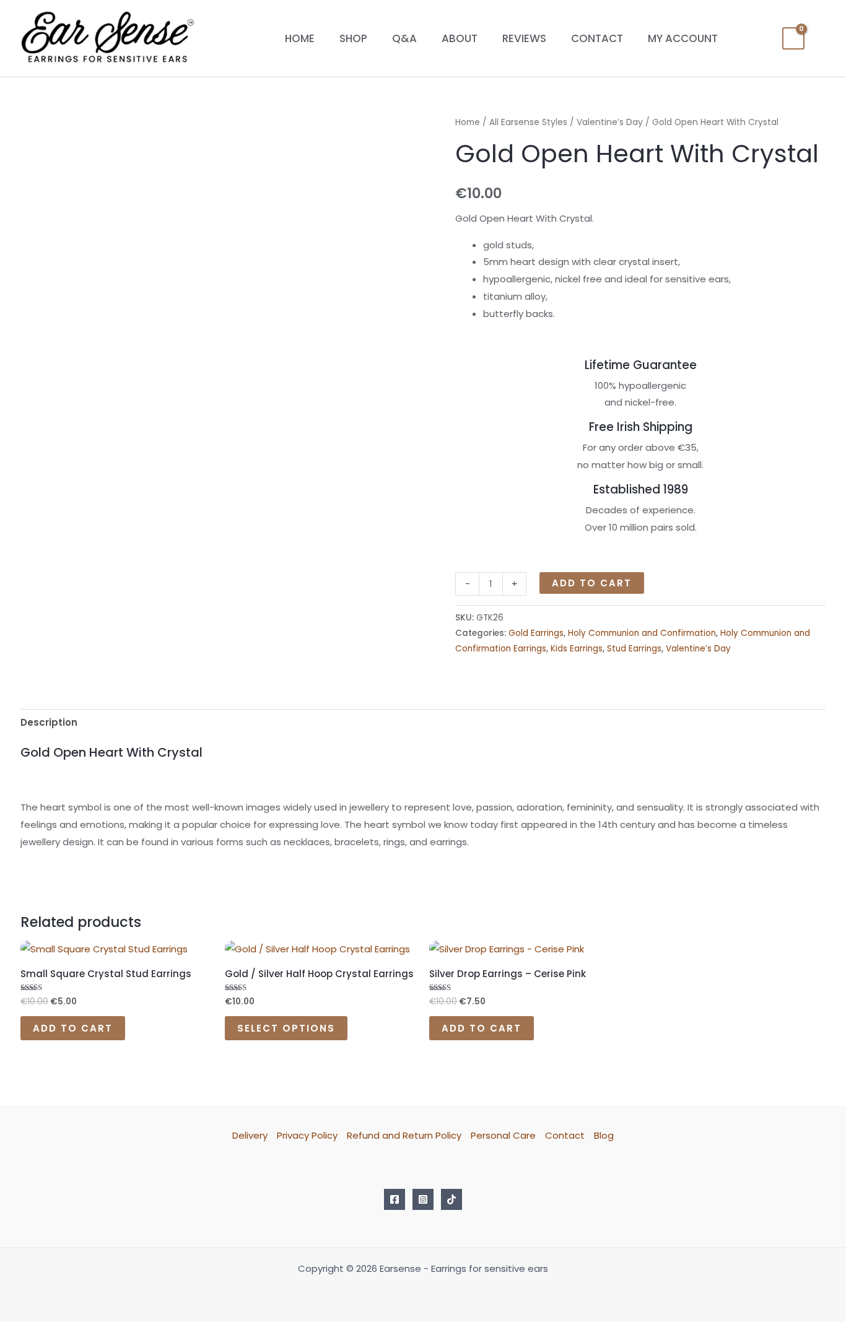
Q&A (404, 38)
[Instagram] (423, 1199)
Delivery (250, 1135)
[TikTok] (451, 1199)
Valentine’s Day (610, 122)
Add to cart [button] (73, 1028)
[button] (821, 38)
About (460, 38)
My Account (683, 38)
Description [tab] (48, 722)
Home (300, 38)
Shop (353, 38)
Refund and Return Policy (404, 1135)
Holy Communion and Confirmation (642, 633)
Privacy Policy (307, 1135)
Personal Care (503, 1135)
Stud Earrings (634, 648)
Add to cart (592, 582)
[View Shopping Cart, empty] (793, 38)
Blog (604, 1135)
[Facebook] (394, 1199)
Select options (286, 1028)
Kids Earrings (577, 648)
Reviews (524, 38)
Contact (597, 38)
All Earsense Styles (528, 122)
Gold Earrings (536, 633)
